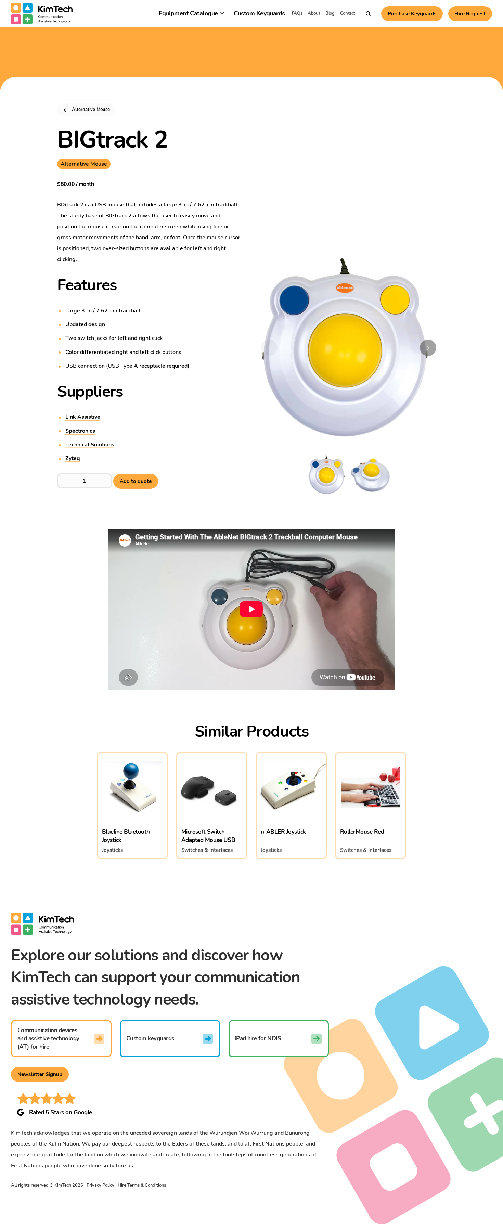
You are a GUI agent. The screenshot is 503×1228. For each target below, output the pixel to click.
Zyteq (72, 458)
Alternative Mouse (84, 164)
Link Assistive (82, 417)
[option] (343, 345)
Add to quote (136, 481)
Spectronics (80, 431)
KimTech (62, 1185)
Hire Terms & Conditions (142, 1185)
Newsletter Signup (39, 1074)
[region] (349, 347)
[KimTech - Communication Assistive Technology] (42, 13)
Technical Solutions (89, 444)
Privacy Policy (100, 1185)
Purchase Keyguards (412, 13)
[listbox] (343, 353)
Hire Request (470, 13)
